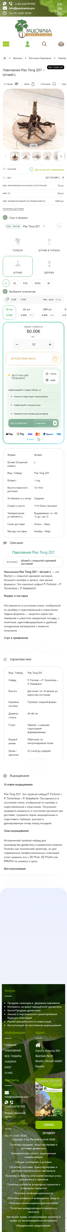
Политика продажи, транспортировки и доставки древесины (33, 1146)
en (59, 8)
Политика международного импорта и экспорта (33, 1209)
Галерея (10, 1061)
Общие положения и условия (34, 1162)
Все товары (13, 1056)
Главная (10, 1045)
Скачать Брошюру (49, 1126)
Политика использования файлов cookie (33, 1203)
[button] (15, 156)
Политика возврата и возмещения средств (33, 1198)
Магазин (17, 58)
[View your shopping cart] (61, 44)
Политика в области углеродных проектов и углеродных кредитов (33, 1186)
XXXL (38, 283)
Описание (45, 83)
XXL (25, 283)
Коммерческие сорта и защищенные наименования (33, 1155)
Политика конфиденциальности (33, 1193)
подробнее (41, 423)
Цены (26, 83)
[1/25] (33, 119)
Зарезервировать (23, 358)
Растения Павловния (40, 58)
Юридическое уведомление (33, 1225)
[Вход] (28, 44)
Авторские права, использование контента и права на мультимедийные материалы (34, 1218)
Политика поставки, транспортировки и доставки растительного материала (33, 1168)
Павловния (13, 1050)
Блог (8, 1067)
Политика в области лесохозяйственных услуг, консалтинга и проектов (33, 1177)
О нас (9, 1072)
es (59, 4)
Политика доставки (13, 209)
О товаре (8, 83)
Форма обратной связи (15, 1114)
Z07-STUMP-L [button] (53, 177)
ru (59, 13)
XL (14, 283)
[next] (61, 156)
